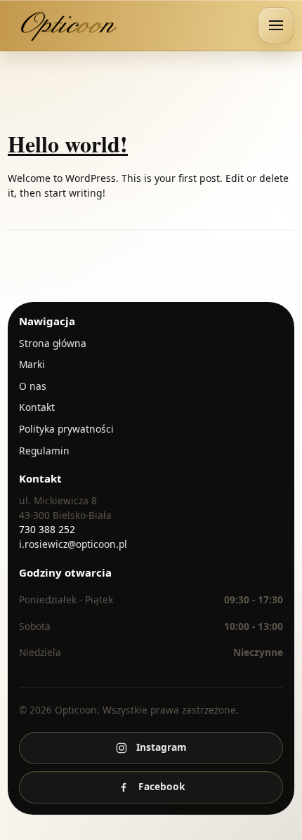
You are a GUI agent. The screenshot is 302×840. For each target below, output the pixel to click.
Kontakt (37, 407)
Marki (32, 364)
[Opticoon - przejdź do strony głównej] (70, 25)
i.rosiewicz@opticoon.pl (73, 544)
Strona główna (52, 343)
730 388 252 (47, 529)
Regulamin (44, 450)
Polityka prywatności (66, 428)
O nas (32, 386)
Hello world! (68, 143)
